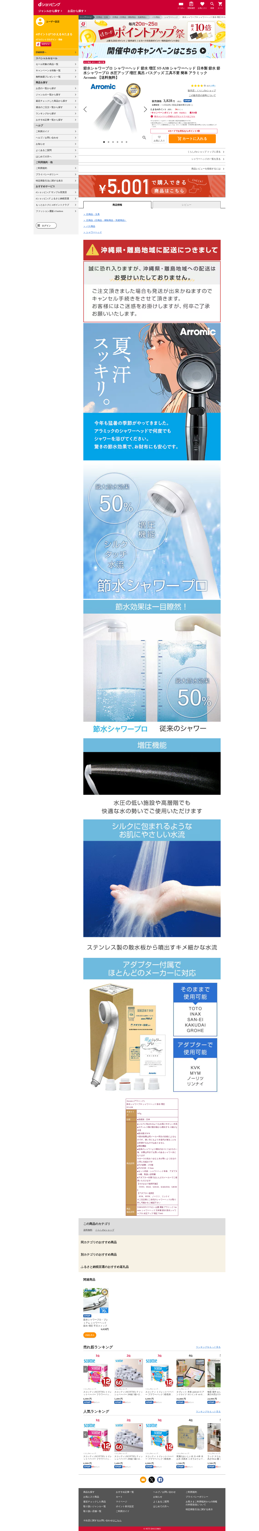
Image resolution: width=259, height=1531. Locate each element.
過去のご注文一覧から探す (49, 107)
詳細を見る (89, 1335)
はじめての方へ (44, 156)
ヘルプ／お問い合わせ (47, 137)
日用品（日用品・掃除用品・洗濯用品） (129, 17)
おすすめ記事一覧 (125, 1492)
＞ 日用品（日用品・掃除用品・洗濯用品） (105, 220)
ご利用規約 (41, 168)
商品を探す (89, 1492)
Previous (85, 1369)
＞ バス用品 (89, 226)
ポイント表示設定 (125, 1506)
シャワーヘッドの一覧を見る (206, 159)
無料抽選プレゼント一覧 (48, 77)
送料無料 (87, 1230)
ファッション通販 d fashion (49, 211)
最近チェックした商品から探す (51, 101)
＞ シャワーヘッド (92, 232)
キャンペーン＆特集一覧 (48, 70)
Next (218, 1369)
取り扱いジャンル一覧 (94, 1506)
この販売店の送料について (202, 95)
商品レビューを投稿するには (206, 169)
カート (119, 1497)
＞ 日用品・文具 (91, 214)
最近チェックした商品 (94, 1501)
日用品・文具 (102, 17)
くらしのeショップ (104, 1230)
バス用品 (156, 17)
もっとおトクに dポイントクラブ (52, 205)
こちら (118, 1520)
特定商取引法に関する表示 (49, 181)
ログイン (46, 225)
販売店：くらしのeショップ (202, 90)
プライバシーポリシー (47, 174)
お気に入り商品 (91, 1497)
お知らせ (40, 144)
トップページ (86, 17)
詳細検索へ (41, 52)
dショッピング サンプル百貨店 (51, 192)
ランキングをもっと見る (208, 1347)
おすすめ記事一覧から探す (49, 120)
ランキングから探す (46, 113)
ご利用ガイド (42, 131)
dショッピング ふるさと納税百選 (52, 198)
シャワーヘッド (171, 17)
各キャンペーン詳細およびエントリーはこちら (174, 116)
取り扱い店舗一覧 (92, 1511)
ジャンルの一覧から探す (48, 94)
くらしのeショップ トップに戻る (204, 152)
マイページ (121, 1501)
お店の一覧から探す (46, 88)
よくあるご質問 (44, 150)
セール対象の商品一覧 (47, 64)
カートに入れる (192, 138)
